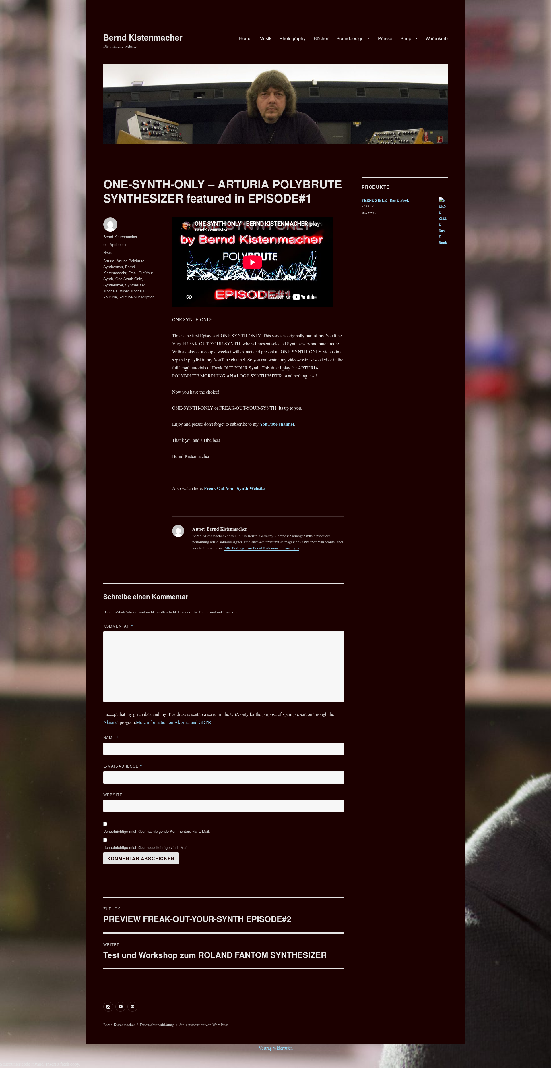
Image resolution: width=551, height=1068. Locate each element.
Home (245, 38)
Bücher (321, 38)
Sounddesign (350, 38)
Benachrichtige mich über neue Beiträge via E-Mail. (146, 847)
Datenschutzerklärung (157, 1024)
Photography (293, 38)
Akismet (111, 722)
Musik (265, 38)
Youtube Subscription (136, 297)
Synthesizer (113, 285)
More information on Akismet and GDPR (173, 722)
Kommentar (118, 626)
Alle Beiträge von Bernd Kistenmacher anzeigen (261, 547)
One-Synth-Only (128, 279)
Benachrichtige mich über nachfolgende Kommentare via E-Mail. (156, 831)
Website (113, 794)
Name (111, 737)
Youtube (110, 297)
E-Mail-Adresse (122, 766)
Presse (385, 38)
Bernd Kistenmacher (143, 37)
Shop (405, 38)
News (107, 252)
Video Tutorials (132, 291)
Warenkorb (437, 38)
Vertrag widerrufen (276, 1048)
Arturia (108, 260)
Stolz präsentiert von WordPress (203, 1024)
